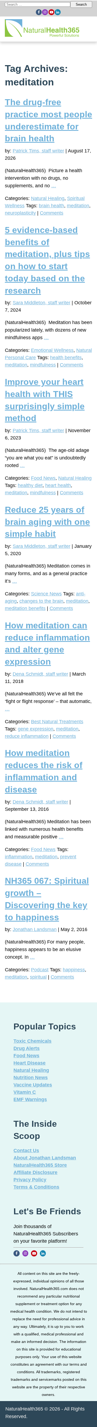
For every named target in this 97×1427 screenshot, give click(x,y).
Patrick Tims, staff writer (38, 151)
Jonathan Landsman (35, 929)
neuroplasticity (20, 213)
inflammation (18, 856)
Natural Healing (47, 198)
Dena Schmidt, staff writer (40, 674)
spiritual (38, 977)
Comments (51, 213)
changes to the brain (41, 601)
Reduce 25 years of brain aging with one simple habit (47, 522)
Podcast (39, 969)
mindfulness (43, 365)
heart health (58, 485)
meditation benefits (25, 608)
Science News (46, 593)
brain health (51, 205)
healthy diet (30, 485)
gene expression (35, 729)
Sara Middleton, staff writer (41, 302)
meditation (78, 205)
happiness (74, 969)
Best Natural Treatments (57, 721)
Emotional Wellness (52, 350)
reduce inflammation (26, 736)
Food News (43, 478)
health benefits (66, 357)
